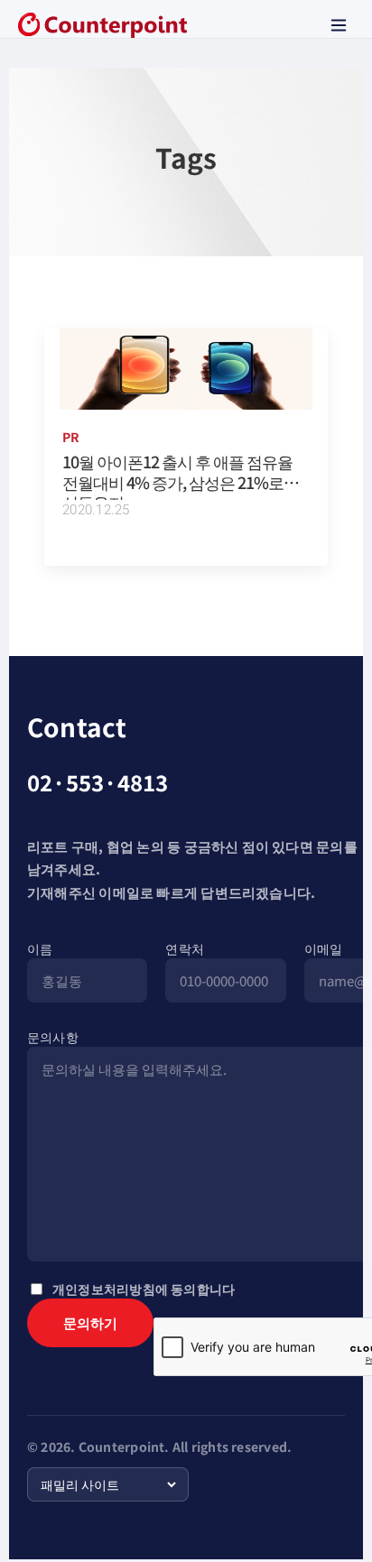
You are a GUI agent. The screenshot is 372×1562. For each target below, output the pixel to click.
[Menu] (338, 25)
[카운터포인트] (102, 25)
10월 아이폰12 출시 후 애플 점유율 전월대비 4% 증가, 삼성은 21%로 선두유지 (177, 481)
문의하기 (90, 1322)
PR (70, 437)
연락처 (184, 948)
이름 (39, 948)
